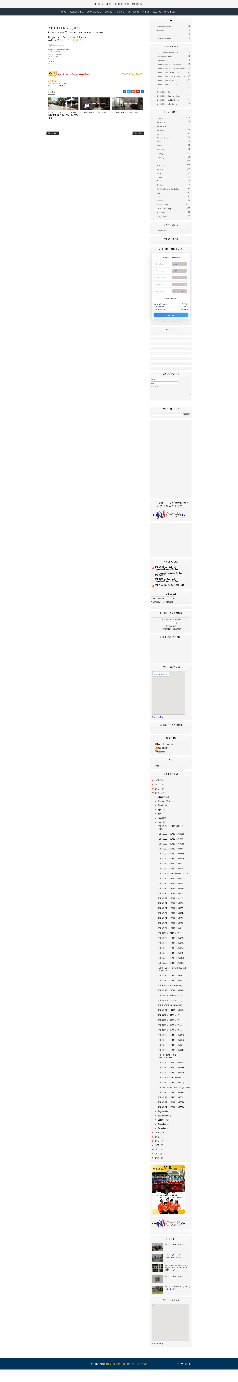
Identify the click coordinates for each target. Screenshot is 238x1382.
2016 (157, 1136)
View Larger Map (157, 717)
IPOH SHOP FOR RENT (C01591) (169, 1000)
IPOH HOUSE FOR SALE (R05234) (170, 848)
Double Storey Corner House (168, 72)
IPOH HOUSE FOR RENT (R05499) (170, 1072)
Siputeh (160, 185)
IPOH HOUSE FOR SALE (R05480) (170, 957)
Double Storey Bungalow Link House (171, 68)
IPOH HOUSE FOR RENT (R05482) (170, 962)
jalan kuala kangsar (165, 209)
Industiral (160, 31)
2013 (157, 788)
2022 (157, 1153)
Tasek (159, 193)
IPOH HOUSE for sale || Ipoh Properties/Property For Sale (166, 568)
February (162, 801)
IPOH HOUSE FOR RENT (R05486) (170, 1010)
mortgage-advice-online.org (171, 321)
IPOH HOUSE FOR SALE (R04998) (170, 843)
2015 (157, 1132)
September (162, 1115)
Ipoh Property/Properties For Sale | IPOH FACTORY (168, 574)
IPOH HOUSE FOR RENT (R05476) (170, 952)
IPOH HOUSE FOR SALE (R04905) (174, 1276)
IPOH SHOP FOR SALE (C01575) (169, 933)
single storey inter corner (167, 104)
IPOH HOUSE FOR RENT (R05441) (170, 980)
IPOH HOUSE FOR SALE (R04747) (170, 898)
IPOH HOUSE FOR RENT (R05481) (170, 975)
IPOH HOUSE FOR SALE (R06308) (125, 112)
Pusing (159, 173)
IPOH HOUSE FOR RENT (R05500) (170, 1082)
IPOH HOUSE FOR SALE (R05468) (170, 888)
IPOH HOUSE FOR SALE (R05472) (170, 893)
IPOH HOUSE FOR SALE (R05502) (170, 1102)
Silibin (159, 177)
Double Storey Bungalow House (169, 65)
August (161, 1111)
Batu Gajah (161, 122)
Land (107, 11)
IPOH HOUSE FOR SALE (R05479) (170, 943)
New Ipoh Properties (165, 744)
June (160, 818)
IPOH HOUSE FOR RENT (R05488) (170, 1035)
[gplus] (186, 1364)
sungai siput (162, 216)
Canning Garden (163, 138)
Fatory (119, 11)
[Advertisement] (75, 21)
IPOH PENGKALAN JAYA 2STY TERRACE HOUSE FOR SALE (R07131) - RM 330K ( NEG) (63, 115)
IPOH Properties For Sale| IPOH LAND (169, 585)
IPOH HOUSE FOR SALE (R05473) (170, 903)
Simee (159, 181)
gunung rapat (162, 205)
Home (63, 11)
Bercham (160, 130)
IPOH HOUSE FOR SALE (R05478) (170, 938)
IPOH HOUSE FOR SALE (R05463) (170, 868)
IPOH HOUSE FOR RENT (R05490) (170, 1040)
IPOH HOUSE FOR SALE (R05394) (170, 913)
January (161, 796)
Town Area (161, 197)
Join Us (145, 11)
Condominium (162, 61)
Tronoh (160, 201)
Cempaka (160, 142)
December (162, 1128)
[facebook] (179, 1364)
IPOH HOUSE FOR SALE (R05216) (174, 1244)
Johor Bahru (162, 231)
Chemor (160, 146)
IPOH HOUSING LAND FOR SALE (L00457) (173, 873)
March (161, 805)
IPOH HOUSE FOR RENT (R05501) (170, 1097)
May (160, 813)
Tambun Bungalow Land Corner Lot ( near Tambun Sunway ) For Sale (177, 1256)
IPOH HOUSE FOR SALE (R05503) (170, 1107)
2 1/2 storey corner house (167, 53)
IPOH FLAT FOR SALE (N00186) (169, 1005)
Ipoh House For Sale (87, 32)
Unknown (161, 751)
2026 (181, 291)
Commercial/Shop (164, 27)
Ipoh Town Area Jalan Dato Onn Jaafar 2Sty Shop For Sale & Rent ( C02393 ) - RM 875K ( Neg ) (177, 1267)
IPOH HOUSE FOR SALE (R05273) (170, 923)
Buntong (160, 134)
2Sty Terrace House (164, 57)
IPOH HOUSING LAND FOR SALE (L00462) (173, 1077)
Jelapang (160, 158)
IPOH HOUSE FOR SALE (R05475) (170, 948)
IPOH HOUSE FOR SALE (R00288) (170, 853)
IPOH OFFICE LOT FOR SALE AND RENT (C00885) (172, 969)
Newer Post (52, 133)
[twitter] (182, 1364)
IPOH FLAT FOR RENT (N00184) (169, 985)
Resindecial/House (164, 39)
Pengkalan (99, 32)
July (160, 822)
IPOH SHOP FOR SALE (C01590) (169, 995)
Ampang (160, 118)
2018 (157, 1145)
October (161, 1119)
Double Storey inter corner (167, 84)
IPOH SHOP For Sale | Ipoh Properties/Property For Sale (166, 580)
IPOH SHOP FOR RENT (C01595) (169, 1030)
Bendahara (161, 126)
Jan (174, 291)
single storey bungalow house (168, 96)
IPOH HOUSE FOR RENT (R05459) (170, 858)
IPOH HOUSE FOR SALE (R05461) (170, 863)
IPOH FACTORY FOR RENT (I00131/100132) (167, 1056)
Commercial (93, 11)
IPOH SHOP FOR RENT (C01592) (169, 1015)
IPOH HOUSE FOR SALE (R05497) (170, 1062)
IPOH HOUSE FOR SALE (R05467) (170, 878)
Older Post (138, 133)
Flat (158, 88)
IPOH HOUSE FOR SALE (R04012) (170, 928)
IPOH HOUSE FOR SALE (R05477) (170, 908)
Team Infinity (162, 748)
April (160, 809)
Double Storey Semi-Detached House (171, 76)
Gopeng (160, 154)
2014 (157, 792)
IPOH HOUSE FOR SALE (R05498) (170, 1067)
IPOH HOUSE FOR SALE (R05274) (170, 918)
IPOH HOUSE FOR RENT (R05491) (170, 1045)
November (162, 1124)
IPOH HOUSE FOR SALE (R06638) (93, 112)
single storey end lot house (168, 100)
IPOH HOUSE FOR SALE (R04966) (170, 838)
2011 (157, 780)
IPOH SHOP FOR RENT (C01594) (169, 1025)
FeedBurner (176, 628)
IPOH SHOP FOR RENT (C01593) (169, 1020)
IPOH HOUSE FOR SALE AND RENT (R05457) (170, 827)
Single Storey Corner (165, 92)
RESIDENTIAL (75, 11)
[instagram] (189, 1364)
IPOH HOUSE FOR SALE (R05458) (170, 833)
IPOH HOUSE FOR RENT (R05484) (170, 1092)
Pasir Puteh (161, 165)
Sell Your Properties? (164, 11)
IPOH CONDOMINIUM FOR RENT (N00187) (173, 1087)
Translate (169, 601)
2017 (157, 1140)
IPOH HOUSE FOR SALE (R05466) (170, 883)
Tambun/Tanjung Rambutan (168, 189)
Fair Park (160, 150)
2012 (157, 784)
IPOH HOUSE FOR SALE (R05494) (170, 1050)
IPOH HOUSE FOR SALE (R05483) (170, 990)
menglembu (161, 213)
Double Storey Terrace (165, 80)
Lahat (159, 161)
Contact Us (133, 11)
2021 (157, 1149)
